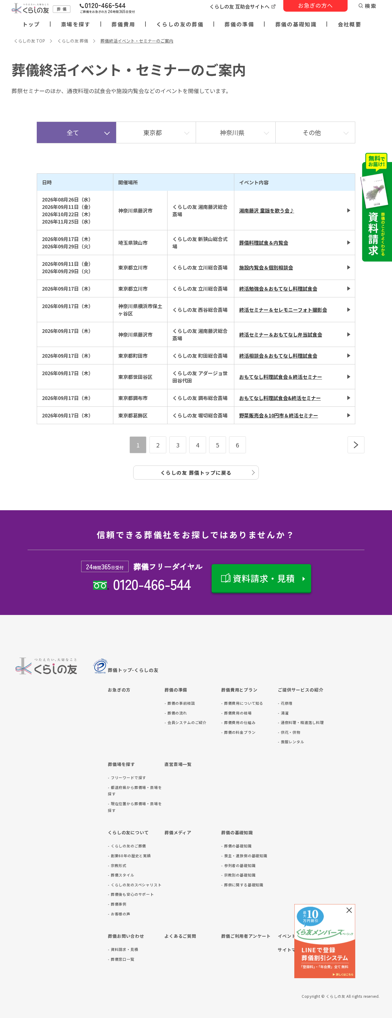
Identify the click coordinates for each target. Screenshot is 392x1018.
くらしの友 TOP (29, 41)
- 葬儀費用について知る (242, 703)
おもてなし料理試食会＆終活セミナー (280, 376)
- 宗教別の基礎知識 (238, 874)
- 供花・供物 (289, 732)
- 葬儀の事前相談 (179, 703)
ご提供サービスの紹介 (300, 690)
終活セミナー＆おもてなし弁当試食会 (280, 334)
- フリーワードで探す (127, 777)
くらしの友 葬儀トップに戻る (196, 472)
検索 (371, 5)
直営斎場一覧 (178, 764)
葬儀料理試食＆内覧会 (263, 242)
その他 (312, 132)
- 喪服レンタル (291, 741)
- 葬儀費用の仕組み (238, 722)
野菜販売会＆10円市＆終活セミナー (278, 415)
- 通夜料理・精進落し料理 (301, 722)
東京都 (152, 132)
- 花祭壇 (285, 703)
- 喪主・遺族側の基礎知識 (244, 855)
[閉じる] (349, 910)
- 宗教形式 (117, 865)
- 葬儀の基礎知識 (236, 845)
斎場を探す (76, 24)
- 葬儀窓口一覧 (121, 959)
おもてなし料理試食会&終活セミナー (280, 398)
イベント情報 (291, 936)
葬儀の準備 (239, 24)
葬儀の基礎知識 (296, 24)
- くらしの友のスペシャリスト (135, 884)
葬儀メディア (177, 832)
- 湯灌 (283, 712)
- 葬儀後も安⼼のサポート (131, 894)
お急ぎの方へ (315, 5)
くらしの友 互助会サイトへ (239, 6)
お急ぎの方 (119, 690)
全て (73, 132)
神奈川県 (232, 132)
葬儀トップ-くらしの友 (133, 670)
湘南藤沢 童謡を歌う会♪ (266, 210)
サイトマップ (291, 950)
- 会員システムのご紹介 (185, 722)
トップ (31, 24)
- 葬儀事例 (117, 904)
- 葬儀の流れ (175, 712)
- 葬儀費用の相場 (236, 712)
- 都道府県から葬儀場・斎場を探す (135, 791)
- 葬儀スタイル (121, 874)
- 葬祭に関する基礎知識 (242, 884)
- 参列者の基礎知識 (238, 865)
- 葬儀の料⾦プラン (238, 732)
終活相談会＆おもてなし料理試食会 (278, 355)
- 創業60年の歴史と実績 (129, 855)
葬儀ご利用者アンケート (246, 936)
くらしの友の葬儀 (180, 24)
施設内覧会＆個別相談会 (266, 267)
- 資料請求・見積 (123, 949)
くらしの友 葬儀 (72, 41)
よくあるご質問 (180, 936)
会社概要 (350, 24)
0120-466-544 (151, 583)
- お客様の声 (119, 913)
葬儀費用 (123, 24)
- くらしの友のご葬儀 (127, 845)
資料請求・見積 (264, 578)
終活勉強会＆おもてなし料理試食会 (278, 288)
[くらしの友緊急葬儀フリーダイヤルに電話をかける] (107, 9)
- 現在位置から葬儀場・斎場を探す (135, 807)
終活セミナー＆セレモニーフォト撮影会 (283, 309)
